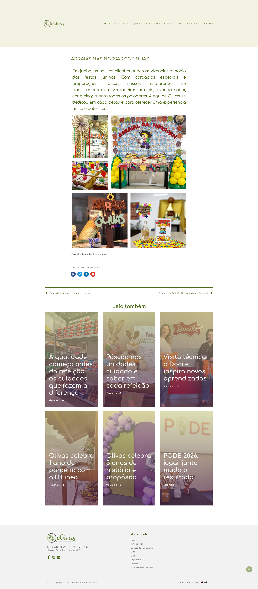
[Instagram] (53, 557)
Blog (180, 23)
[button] (73, 274)
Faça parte (193, 23)
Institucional (122, 23)
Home (107, 23)
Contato (208, 23)
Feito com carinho (189, 583)
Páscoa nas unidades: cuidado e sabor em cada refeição (127, 371)
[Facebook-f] (48, 557)
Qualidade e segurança (147, 23)
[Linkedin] (58, 557)
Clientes (169, 23)
